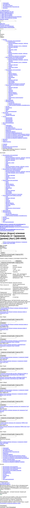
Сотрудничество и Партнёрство (11, 6)
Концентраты (11, 42)
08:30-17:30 (7, 13)
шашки (10, 66)
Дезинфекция (9, 120)
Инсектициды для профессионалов (15, 57)
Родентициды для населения (13, 69)
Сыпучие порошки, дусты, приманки (17, 46)
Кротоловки (11, 81)
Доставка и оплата (7, 5)
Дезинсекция (9, 117)
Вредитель (5, 112)
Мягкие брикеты (12, 73)
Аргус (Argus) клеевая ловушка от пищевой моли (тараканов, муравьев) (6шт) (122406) (12, 345)
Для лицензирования (11, 111)
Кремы (7, 109)
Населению (9, 114)
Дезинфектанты (10, 101)
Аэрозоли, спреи (12, 49)
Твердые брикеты (13, 74)
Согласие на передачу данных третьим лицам (17, 135)
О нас (4, 124)
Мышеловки (11, 77)
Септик (7, 106)
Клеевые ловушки (13, 47)
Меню (2, 37)
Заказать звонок (4, 19)
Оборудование (9, 100)
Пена (9, 96)
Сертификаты (6, 4)
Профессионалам (10, 115)
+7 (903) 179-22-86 (8, 18)
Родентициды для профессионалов (15, 85)
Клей (9, 51)
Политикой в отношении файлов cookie (10, 503)
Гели (9, 48)
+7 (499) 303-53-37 (4, 10)
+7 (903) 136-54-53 (6, 15)
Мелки (10, 52)
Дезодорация (9, 121)
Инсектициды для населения (13, 40)
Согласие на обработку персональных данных (18, 134)
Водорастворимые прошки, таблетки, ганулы (17, 166)
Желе (9, 71)
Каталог (5, 39)
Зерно (10, 72)
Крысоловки (11, 82)
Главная (5, 144)
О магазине (6, 3)
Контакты (5, 8)
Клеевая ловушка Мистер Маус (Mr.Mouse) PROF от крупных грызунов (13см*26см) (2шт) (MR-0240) (13, 378)
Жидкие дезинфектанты (14, 103)
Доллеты (10, 91)
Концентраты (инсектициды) (15, 58)
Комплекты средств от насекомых (17, 56)
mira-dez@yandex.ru (7, 11)
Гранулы (10, 76)
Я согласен (3, 505)
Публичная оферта (10, 131)
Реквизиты (8, 130)
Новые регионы (7, 141)
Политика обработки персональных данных (14, 455)
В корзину (3, 323)
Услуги (4, 116)
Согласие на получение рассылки (14, 136)
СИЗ (7, 110)
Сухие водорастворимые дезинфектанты (19, 105)
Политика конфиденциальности (14, 132)
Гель (9, 63)
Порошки (10, 95)
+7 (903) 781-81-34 (10, 16)
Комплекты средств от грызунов (16, 83)
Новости (5, 140)
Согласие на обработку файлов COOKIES (16, 138)
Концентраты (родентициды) (15, 97)
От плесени (11, 102)
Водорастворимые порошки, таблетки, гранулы (18, 157)
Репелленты (9, 107)
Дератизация (9, 119)
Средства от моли (13, 67)
